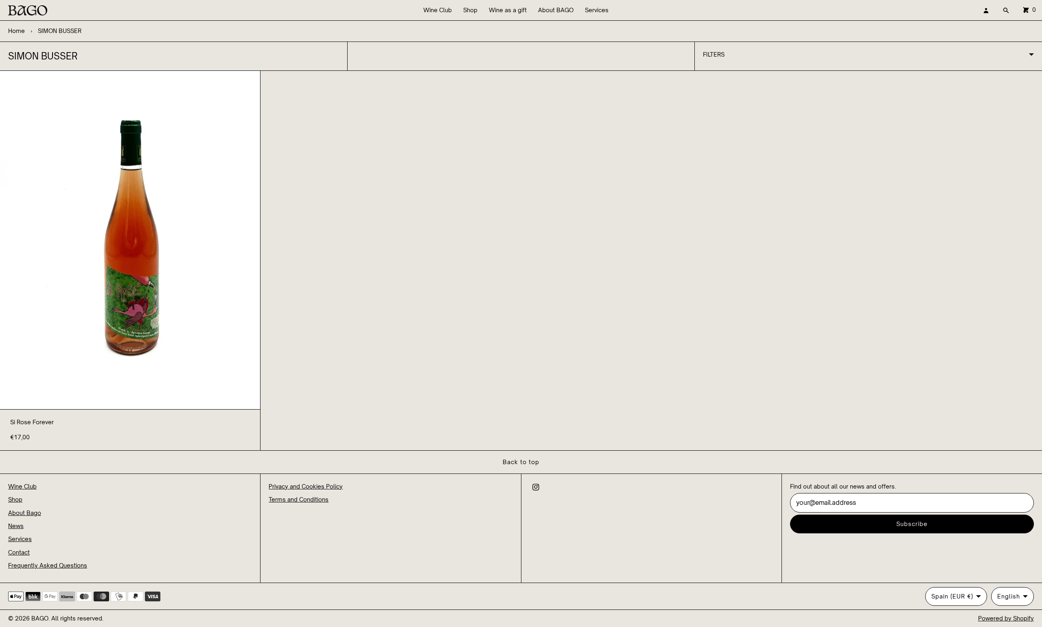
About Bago (24, 512)
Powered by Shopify (1006, 618)
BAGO (39, 618)
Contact (19, 552)
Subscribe (912, 523)
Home (16, 30)
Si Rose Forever (32, 422)
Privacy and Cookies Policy (306, 486)
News (16, 525)
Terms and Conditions (298, 499)
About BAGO (556, 10)
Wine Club (437, 10)
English (1008, 596)
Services (597, 10)
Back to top (521, 461)
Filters (714, 54)
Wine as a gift (508, 10)
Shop (470, 10)
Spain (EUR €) (952, 596)
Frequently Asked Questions (47, 565)
